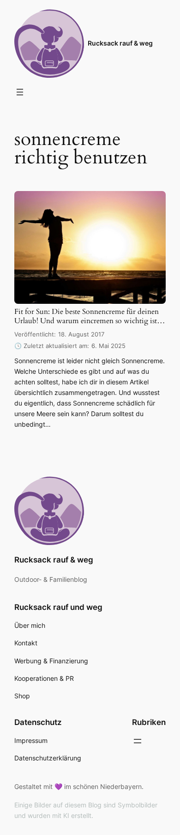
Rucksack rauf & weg (120, 43)
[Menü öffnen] (19, 92)
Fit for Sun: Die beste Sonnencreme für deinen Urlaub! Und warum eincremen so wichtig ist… (89, 316)
